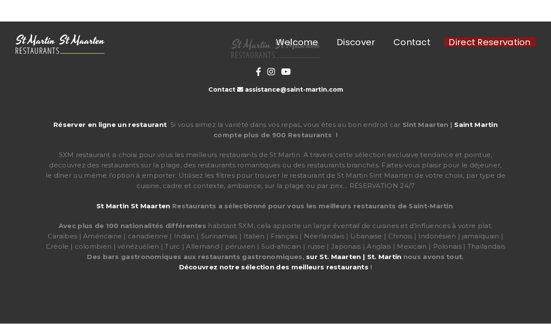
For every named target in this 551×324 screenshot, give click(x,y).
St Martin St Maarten (133, 206)
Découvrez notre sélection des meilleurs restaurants (273, 267)
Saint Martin (476, 124)
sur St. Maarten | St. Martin (353, 257)
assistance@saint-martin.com (294, 89)
